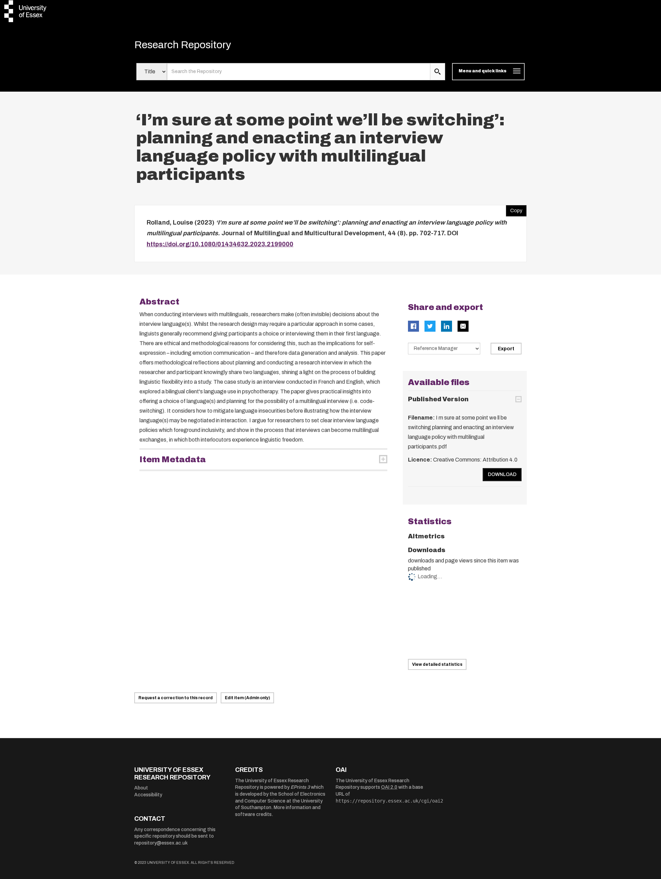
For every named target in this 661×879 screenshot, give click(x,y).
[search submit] (437, 71)
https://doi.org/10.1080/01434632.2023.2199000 (220, 244)
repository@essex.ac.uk (161, 843)
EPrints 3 (300, 787)
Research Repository (182, 44)
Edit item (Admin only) (247, 697)
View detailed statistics (437, 664)
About (141, 787)
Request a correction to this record (175, 697)
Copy (514, 209)
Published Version (438, 399)
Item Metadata (172, 459)
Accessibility (148, 794)
